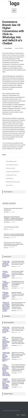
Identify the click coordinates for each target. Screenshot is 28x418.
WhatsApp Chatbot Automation (13, 181)
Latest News (14, 345)
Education (6, 247)
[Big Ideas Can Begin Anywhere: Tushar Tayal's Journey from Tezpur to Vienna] (6, 296)
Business (6, 229)
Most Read (5, 203)
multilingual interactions (11, 175)
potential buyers (9, 178)
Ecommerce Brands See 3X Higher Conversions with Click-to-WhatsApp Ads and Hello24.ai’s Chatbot (13, 32)
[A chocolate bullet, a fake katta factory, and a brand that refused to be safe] (6, 264)
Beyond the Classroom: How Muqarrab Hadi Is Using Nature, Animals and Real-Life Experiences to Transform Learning (18, 305)
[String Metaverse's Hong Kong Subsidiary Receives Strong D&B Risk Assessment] (6, 285)
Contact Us (23, 415)
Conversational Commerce (12, 164)
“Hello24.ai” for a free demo (13, 148)
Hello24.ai (7, 60)
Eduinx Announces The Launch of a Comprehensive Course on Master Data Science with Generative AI (13, 244)
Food (13, 266)
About (18, 415)
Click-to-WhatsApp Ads (8, 76)
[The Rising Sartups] (14, 3)
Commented (12, 203)
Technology (6, 211)
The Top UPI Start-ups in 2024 (11, 227)
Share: (4, 154)
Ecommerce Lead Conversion (12, 171)
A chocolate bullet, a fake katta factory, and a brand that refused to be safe (18, 263)
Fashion (13, 277)
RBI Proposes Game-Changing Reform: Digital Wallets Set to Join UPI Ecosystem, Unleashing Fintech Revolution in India (18, 340)
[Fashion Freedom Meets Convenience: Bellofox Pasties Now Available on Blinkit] (6, 274)
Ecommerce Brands (10, 168)
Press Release (8, 48)
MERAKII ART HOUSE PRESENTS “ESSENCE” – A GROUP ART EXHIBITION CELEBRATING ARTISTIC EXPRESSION (13, 218)
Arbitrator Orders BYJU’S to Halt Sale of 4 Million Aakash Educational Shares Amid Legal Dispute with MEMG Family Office (19, 382)
